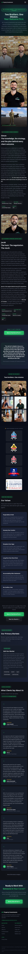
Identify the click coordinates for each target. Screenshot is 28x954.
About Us (3, 929)
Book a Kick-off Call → (14, 901)
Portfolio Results (5, 931)
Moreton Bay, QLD (18, 925)
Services (3, 927)
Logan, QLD (17, 929)
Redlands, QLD (18, 933)
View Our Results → (14, 619)
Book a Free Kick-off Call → (14, 333)
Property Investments (7, 2)
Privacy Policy (4, 939)
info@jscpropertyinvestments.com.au (9, 920)
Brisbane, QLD (18, 931)
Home (3, 925)
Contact (3, 933)
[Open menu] (25, 2)
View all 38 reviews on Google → (14, 874)
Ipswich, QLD (17, 927)
